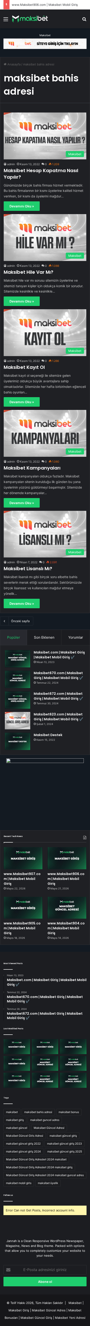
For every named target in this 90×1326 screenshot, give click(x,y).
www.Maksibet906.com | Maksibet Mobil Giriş (45, 4)
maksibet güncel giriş (63, 1135)
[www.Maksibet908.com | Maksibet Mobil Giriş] (16, 1046)
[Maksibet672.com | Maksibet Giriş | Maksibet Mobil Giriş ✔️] (17, 700)
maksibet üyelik (48, 1183)
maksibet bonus (69, 1112)
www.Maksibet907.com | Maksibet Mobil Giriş (22, 879)
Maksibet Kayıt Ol (24, 367)
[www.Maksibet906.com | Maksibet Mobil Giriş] (67, 858)
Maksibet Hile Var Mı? (28, 272)
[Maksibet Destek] (17, 741)
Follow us (8, 1195)
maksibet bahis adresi (38, 1112)
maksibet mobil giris (18, 1183)
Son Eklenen (44, 637)
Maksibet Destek (48, 735)
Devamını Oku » (21, 206)
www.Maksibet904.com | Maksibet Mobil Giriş (66, 928)
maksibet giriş (15, 1120)
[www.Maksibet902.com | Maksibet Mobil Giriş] (16, 1080)
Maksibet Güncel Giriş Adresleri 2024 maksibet (36, 1159)
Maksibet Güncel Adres (49, 1310)
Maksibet (45, 35)
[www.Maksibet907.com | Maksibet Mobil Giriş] (23, 858)
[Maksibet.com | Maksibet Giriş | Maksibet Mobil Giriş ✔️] (17, 658)
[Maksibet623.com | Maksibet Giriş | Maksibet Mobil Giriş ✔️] (17, 720)
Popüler (13, 637)
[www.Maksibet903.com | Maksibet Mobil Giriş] (73, 1063)
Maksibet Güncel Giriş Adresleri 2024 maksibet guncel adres (45, 1175)
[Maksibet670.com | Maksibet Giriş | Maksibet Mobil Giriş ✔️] (17, 679)
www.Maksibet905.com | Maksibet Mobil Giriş (22, 928)
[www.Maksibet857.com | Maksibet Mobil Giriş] (45, 1080)
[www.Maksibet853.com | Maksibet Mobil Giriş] (73, 1080)
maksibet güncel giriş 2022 (23, 1143)
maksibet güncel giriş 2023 (64, 1143)
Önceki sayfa (20, 621)
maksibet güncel (16, 1128)
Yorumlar (75, 637)
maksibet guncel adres (44, 1120)
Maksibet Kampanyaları (32, 468)
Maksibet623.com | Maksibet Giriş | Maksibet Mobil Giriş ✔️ (58, 716)
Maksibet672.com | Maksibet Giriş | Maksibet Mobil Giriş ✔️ (58, 696)
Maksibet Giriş (19, 1310)
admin (11, 164)
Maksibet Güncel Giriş (36, 1318)
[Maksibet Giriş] (30, 19)
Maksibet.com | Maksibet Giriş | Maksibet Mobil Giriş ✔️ (59, 655)
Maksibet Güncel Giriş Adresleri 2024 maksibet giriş (39, 1167)
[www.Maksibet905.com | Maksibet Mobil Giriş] (23, 908)
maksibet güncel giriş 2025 (64, 1151)
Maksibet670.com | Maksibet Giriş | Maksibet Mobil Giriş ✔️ (58, 675)
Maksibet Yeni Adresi (70, 1318)
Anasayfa (13, 64)
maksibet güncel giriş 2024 (23, 1151)
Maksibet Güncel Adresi (49, 1128)
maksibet (12, 1112)
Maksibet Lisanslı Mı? (28, 568)
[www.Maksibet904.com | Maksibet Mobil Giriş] (67, 908)
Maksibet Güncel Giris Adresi (24, 1135)
